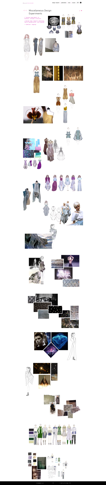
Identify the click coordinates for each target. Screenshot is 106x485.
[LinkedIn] (80, 2)
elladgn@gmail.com (39, 483)
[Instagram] (78, 2)
